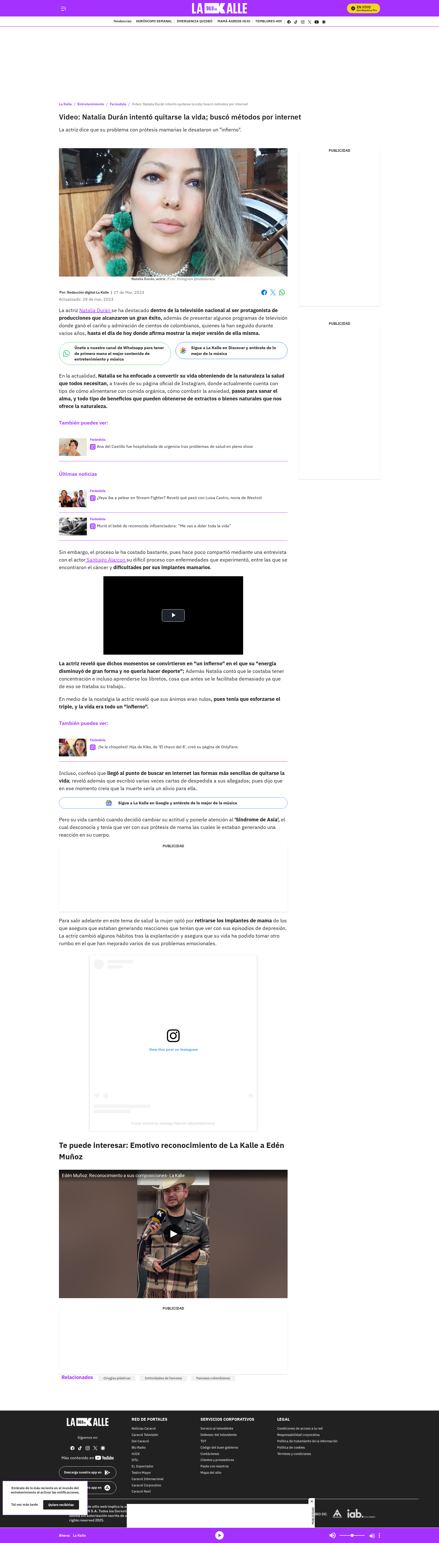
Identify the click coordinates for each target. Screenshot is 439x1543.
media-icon (219, 1535)
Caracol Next (141, 1492)
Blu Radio (139, 1447)
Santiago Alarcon (106, 559)
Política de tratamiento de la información (307, 1441)
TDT (203, 1441)
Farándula (118, 104)
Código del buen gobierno (219, 1447)
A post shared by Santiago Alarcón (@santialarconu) (173, 1123)
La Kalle (65, 104)
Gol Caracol (140, 1441)
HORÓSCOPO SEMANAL (154, 22)
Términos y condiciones (294, 1454)
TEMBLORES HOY (268, 22)
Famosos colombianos (213, 1378)
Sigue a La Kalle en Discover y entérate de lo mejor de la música (233, 350)
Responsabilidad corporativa (298, 1435)
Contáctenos (209, 1454)
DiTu (135, 1460)
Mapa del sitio (210, 1472)
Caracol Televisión (145, 1435)
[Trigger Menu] (63, 8)
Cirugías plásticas (116, 1378)
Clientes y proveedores (217, 1460)
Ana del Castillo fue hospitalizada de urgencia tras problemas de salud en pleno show (175, 446)
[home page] (219, 8)
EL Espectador (142, 1466)
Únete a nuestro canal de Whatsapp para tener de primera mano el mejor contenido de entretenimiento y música (119, 353)
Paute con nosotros (214, 1466)
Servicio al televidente (216, 1429)
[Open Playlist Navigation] (379, 1535)
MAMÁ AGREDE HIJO (233, 22)
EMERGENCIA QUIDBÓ (194, 22)
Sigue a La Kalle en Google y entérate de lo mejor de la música (177, 802)
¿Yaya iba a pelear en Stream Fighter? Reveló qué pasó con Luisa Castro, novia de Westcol (179, 497)
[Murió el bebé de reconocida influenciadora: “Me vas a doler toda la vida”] (73, 526)
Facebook (264, 295)
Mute (333, 1535)
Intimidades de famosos (163, 1378)
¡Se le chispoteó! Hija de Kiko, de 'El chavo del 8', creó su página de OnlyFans (167, 746)
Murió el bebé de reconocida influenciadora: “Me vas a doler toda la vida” (164, 525)
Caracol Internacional (148, 1479)
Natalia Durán (95, 310)
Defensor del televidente (218, 1435)
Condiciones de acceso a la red (300, 1429)
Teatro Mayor (141, 1472)
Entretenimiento (90, 104)
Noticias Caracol (144, 1429)
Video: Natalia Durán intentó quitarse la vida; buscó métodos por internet (190, 104)
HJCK (136, 1454)
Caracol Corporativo (146, 1485)
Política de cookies (291, 1447)
